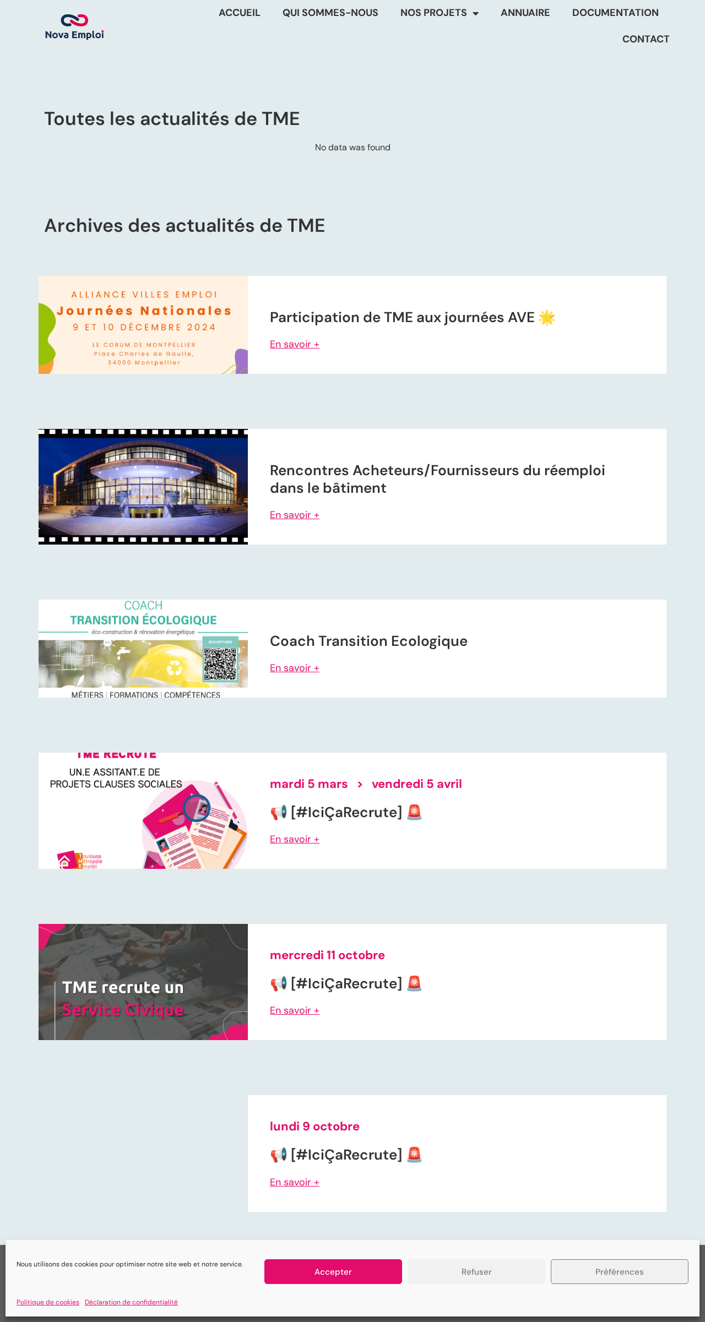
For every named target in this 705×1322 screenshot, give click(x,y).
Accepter (333, 1271)
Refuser (477, 1271)
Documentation (615, 12)
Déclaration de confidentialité (131, 1302)
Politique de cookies (48, 1302)
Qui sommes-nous (330, 12)
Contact (646, 39)
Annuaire (525, 12)
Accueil (240, 12)
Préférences (619, 1271)
